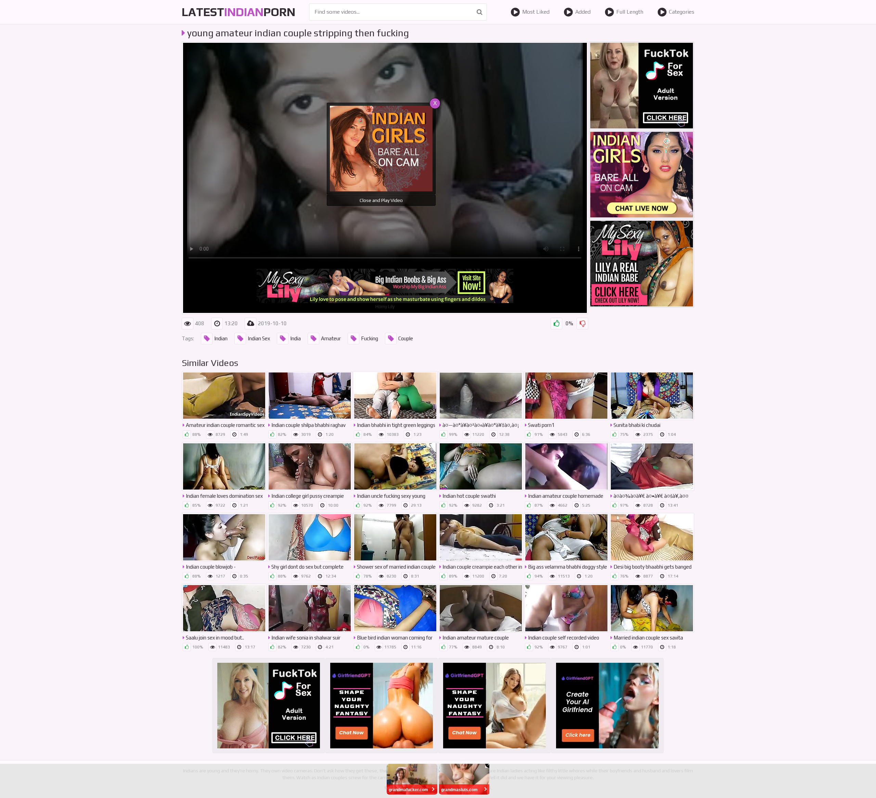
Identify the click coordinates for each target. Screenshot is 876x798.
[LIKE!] (556, 323)
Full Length (629, 12)
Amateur (331, 338)
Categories (681, 12)
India (295, 338)
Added (583, 12)
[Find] (479, 12)
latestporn (238, 11)
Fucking (369, 338)
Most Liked (536, 12)
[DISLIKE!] (582, 323)
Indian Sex (259, 338)
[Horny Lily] (641, 263)
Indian (221, 338)
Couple (405, 338)
